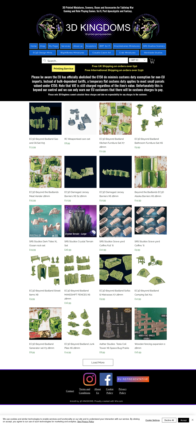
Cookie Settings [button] (152, 420)
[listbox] (138, 60)
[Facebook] (106, 379)
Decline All (169, 420)
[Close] (192, 420)
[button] (138, 60)
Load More (98, 362)
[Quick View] (45, 119)
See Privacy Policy (85, 421)
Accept (184, 420)
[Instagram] (89, 379)
